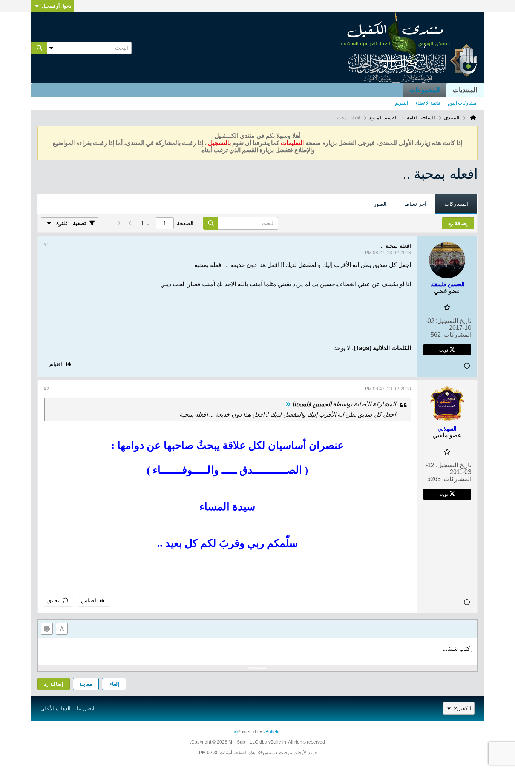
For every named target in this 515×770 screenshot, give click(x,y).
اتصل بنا (86, 708)
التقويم (401, 103)
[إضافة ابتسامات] (47, 629)
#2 (46, 389)
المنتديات (465, 90)
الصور (380, 204)
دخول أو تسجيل (56, 6)
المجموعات (424, 90)
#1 (46, 244)
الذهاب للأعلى (55, 708)
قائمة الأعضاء (427, 103)
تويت (443, 350)
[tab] (456, 204)
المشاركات (456, 204)
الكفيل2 (462, 708)
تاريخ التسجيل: (453, 321)
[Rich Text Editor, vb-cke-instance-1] (257, 651)
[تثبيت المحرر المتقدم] (62, 629)
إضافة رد (53, 684)
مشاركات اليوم (462, 103)
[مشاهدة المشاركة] (288, 404)
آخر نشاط (415, 204)
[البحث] (39, 48)
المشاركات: (456, 335)
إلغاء (114, 684)
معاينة (85, 684)
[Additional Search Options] (51, 48)
